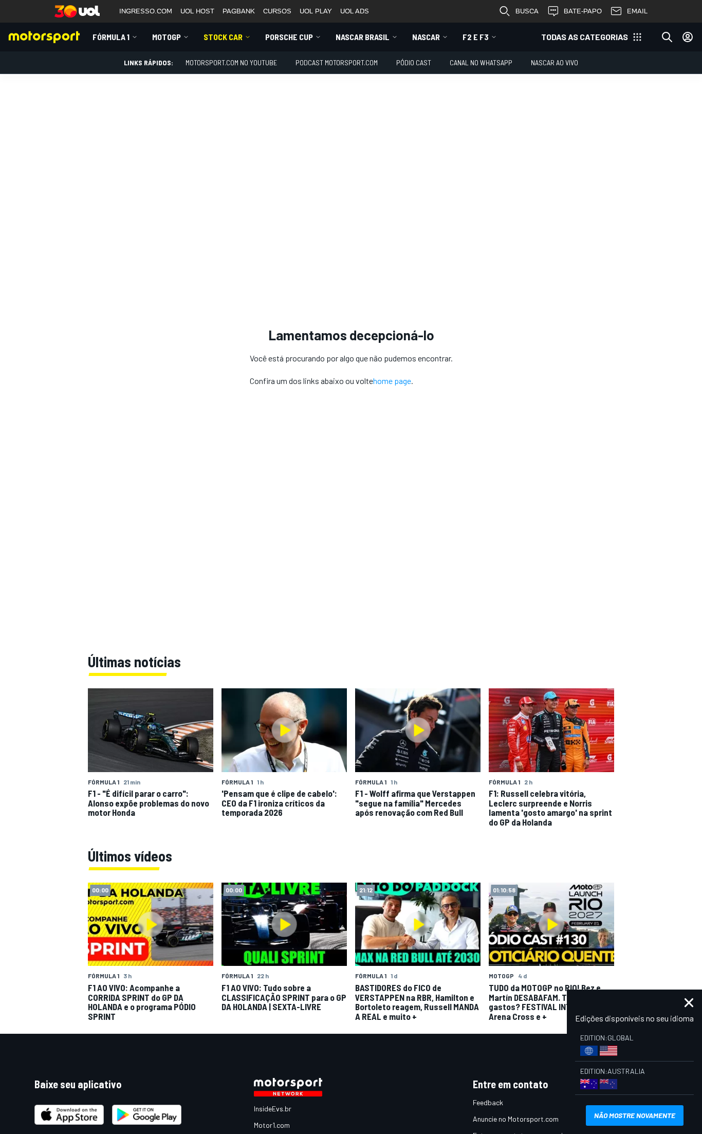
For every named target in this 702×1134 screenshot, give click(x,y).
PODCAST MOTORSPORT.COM (336, 62)
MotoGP (166, 37)
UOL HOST (197, 11)
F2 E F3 (476, 37)
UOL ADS (354, 11)
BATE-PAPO (583, 11)
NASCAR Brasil (363, 37)
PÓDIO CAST (413, 62)
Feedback (488, 1102)
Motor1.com (272, 1125)
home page (392, 381)
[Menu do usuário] (687, 37)
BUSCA (527, 11)
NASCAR (426, 37)
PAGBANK (239, 11)
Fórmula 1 (111, 37)
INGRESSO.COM (145, 11)
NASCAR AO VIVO (554, 62)
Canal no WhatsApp (481, 62)
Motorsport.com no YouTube (231, 62)
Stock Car (223, 37)
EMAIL (637, 11)
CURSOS (277, 11)
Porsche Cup (289, 37)
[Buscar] (667, 37)
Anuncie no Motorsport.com (516, 1118)
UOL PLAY (316, 11)
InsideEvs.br (272, 1108)
